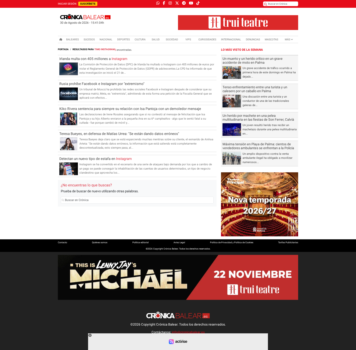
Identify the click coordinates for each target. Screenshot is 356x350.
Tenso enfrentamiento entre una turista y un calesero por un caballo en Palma (254, 89)
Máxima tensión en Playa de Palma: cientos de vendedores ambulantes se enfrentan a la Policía (258, 146)
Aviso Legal (179, 242)
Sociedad (172, 39)
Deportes (123, 39)
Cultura (140, 39)
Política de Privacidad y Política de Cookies (231, 242)
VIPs (188, 39)
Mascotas (271, 39)
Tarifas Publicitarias (288, 242)
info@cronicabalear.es (188, 332)
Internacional (231, 39)
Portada (63, 49)
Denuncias (253, 39)
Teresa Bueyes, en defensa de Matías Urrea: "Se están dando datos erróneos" (119, 134)
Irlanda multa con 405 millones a (93, 59)
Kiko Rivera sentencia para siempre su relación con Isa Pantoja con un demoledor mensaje (130, 109)
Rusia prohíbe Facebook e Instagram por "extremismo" (101, 84)
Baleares (72, 39)
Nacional (106, 39)
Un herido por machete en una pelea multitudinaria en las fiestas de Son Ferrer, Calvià (258, 117)
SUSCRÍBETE (87, 3)
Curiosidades (207, 39)
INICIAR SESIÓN (67, 3)
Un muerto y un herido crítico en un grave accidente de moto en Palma (252, 60)
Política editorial (140, 242)
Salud (156, 39)
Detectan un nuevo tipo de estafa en (95, 159)
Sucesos (89, 39)
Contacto (62, 242)
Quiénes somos (99, 242)
